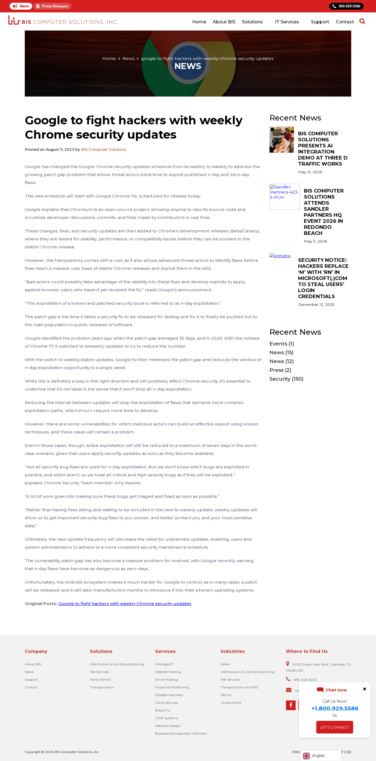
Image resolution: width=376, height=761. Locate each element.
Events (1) (281, 344)
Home (199, 21)
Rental (226, 695)
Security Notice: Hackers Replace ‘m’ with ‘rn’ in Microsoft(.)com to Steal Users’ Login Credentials (323, 278)
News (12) (281, 361)
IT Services (287, 21)
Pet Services (99, 672)
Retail (225, 664)
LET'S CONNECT (334, 727)
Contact (345, 21)
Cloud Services (166, 702)
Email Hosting (166, 679)
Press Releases (55, 6)
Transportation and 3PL (240, 687)
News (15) (281, 353)
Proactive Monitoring (172, 687)
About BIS (224, 21)
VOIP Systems (166, 718)
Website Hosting (168, 672)
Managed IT (164, 664)
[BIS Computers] (63, 20)
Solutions (252, 21)
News (24, 6)
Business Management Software (180, 733)
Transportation (102, 687)
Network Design (168, 726)
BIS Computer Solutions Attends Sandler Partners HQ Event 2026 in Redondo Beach (324, 212)
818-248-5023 (305, 680)
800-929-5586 (349, 6)
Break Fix (162, 710)
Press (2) (280, 370)
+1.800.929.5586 (334, 708)
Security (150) (286, 379)
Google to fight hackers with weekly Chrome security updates (124, 603)
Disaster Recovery (169, 695)
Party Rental (100, 679)
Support (320, 21)
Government (231, 702)
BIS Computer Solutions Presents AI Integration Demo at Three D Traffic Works (323, 149)
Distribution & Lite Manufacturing (117, 664)
